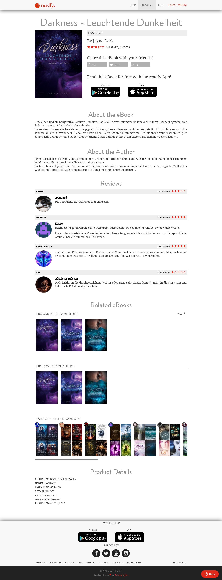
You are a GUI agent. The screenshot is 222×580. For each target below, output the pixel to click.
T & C (80, 562)
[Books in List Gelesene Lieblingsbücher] (145, 440)
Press (90, 562)
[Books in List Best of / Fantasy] (120, 440)
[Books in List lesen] (169, 440)
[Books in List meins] (96, 440)
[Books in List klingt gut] (71, 440)
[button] (147, 5)
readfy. (47, 5)
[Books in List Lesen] (47, 440)
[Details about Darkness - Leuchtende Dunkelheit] (47, 335)
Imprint (41, 562)
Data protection (62, 562)
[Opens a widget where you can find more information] (210, 574)
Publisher (134, 562)
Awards (103, 562)
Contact (118, 562)
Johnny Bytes (121, 575)
